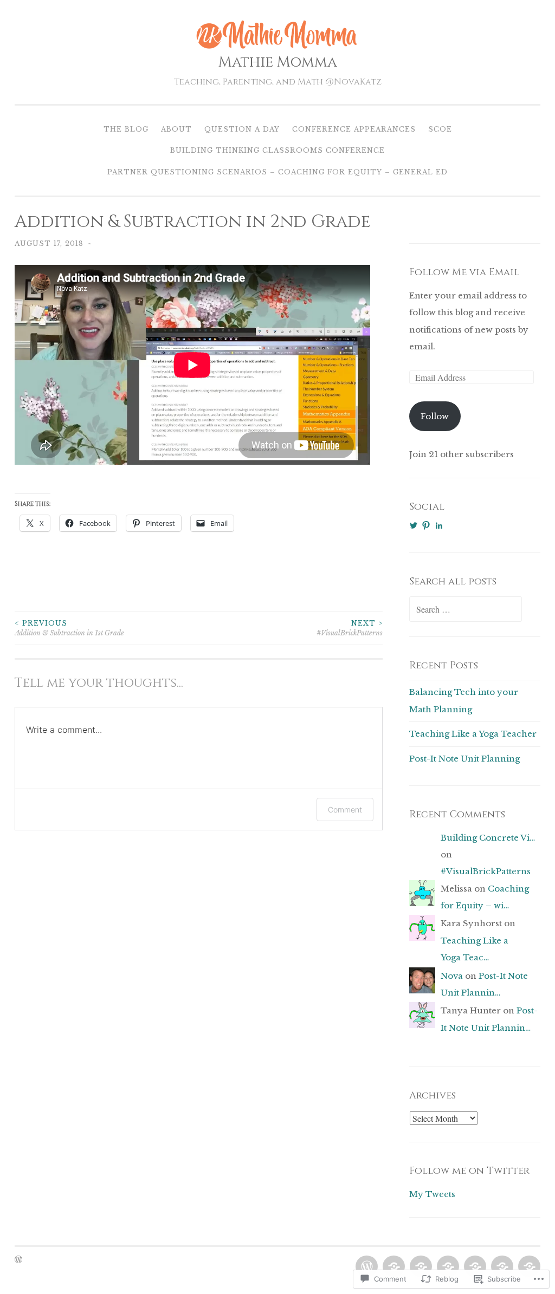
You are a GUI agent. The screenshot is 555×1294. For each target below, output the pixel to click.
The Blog (126, 129)
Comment (345, 809)
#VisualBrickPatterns (350, 628)
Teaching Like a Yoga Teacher (473, 734)
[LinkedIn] (439, 525)
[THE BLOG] (365, 1266)
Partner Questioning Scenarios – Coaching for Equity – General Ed (277, 172)
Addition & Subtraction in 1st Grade (69, 628)
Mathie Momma (277, 62)
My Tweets (432, 1194)
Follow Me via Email (464, 272)
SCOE (440, 129)
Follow (435, 416)
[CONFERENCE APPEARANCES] (447, 1266)
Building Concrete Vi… (488, 838)
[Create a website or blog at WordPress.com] (18, 1260)
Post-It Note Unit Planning (464, 758)
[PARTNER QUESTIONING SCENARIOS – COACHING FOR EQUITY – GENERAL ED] (528, 1266)
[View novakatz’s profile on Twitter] (413, 525)
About (176, 129)
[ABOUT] (392, 1266)
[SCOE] (474, 1266)
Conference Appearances (354, 129)
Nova (452, 976)
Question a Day (242, 129)
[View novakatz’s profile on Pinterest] (426, 525)
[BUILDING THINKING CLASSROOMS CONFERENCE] (501, 1266)
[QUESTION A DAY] (420, 1266)
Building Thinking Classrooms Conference (277, 150)
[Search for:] (465, 609)
